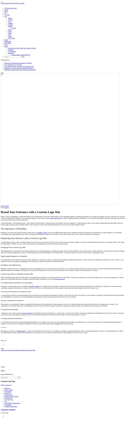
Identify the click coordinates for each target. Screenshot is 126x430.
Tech (9, 35)
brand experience (60, 279)
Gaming (10, 25)
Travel (10, 36)
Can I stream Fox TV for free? (13, 65)
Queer (10, 31)
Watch (6, 40)
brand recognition (27, 313)
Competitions (12, 51)
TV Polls (7, 15)
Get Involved (8, 398)
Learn (6, 46)
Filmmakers (7, 41)
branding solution (34, 286)
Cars (9, 21)
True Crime (11, 38)
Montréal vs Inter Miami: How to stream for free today (20, 70)
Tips (5, 401)
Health (10, 26)
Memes (10, 18)
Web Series (7, 43)
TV (5, 13)
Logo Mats (32, 350)
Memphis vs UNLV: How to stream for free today (18, 68)
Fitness (14, 28)
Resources (11, 53)
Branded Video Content (11, 396)
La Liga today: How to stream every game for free (19, 66)
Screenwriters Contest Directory (21, 55)
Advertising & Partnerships (12, 403)
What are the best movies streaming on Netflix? (18, 63)
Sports (10, 33)
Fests (5, 45)
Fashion (10, 23)
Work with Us (8, 395)
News (6, 11)
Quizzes (10, 20)
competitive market (41, 232)
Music (10, 30)
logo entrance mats (23, 350)
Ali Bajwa (6, 207)
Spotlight (10, 50)
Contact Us (7, 393)
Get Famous (8, 391)
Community (7, 405)
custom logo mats (6, 350)
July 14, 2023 (5, 206)
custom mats (14, 350)
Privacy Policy (8, 390)
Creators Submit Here (10, 406)
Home (6, 10)
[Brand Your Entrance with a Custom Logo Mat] (13, 367)
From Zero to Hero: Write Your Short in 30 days (22, 48)
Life (5, 16)
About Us (7, 388)
